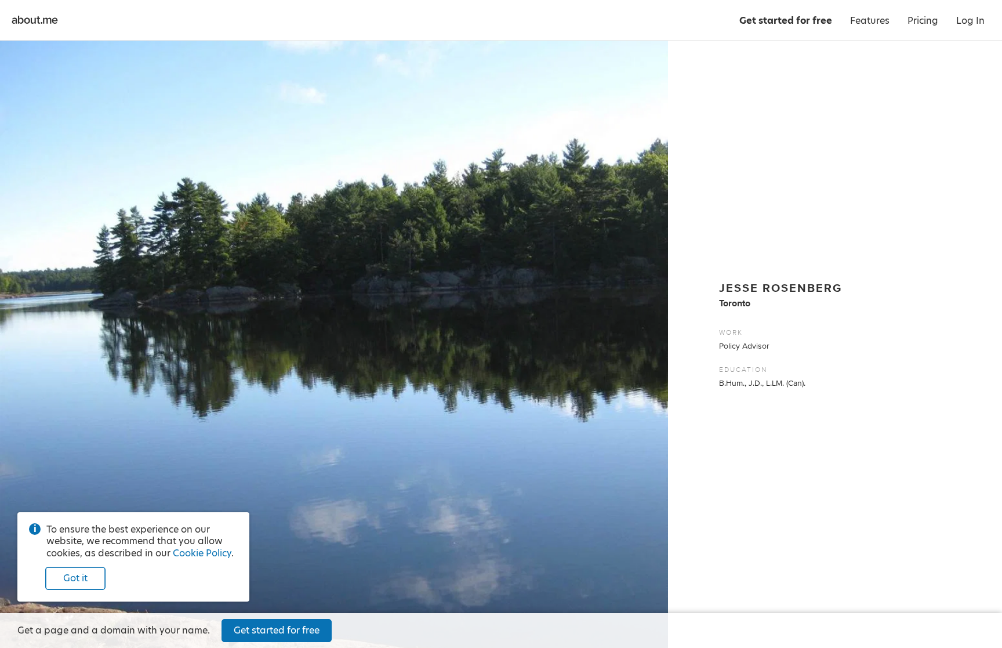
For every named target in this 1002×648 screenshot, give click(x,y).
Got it (75, 578)
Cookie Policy (202, 553)
